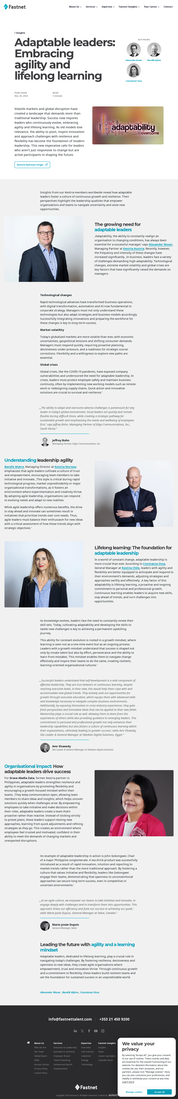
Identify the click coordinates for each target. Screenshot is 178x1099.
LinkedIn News (105, 1060)
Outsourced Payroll (63, 1064)
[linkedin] (75, 1031)
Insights (20, 32)
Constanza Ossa (134, 81)
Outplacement (61, 1068)
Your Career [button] (151, 6)
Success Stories (41, 1064)
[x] (82, 1031)
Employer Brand (62, 1055)
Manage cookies (134, 1092)
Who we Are (40, 1047)
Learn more (128, 1081)
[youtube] (96, 1031)
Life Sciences (87, 1051)
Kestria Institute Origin (30, 164)
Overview (86, 1047)
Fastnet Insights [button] (128, 6)
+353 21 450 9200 (114, 1019)
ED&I (36, 1060)
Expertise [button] (107, 6)
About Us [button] (74, 6)
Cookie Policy (40, 1072)
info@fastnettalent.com (70, 1019)
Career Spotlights (107, 1055)
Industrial (86, 1055)
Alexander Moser (133, 60)
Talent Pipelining (62, 1060)
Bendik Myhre (154, 60)
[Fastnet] (35, 6)
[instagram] (102, 1031)
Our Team (39, 1051)
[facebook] (89, 1031)
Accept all (159, 1092)
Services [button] (91, 6)
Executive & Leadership (65, 1047)
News (101, 1051)
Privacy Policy (41, 1068)
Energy (84, 1060)
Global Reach (40, 1055)
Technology (87, 1064)
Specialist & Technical (64, 1051)
